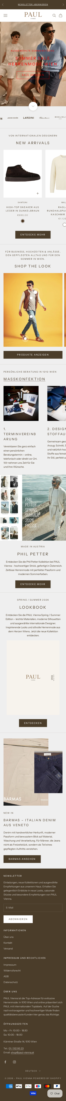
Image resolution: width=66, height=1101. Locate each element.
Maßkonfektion (24, 379)
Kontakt (8, 942)
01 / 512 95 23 (16, 1048)
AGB (6, 976)
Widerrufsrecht (12, 970)
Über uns (9, 937)
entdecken (33, 723)
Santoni (23, 202)
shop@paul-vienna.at (22, 1052)
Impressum (10, 964)
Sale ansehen (33, 74)
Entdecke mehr (32, 234)
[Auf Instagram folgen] (14, 1062)
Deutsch (31, 1071)
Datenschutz (11, 982)
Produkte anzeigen (33, 354)
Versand (8, 948)
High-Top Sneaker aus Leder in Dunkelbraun (22, 209)
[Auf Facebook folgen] (5, 1062)
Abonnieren (18, 919)
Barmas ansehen (22, 858)
